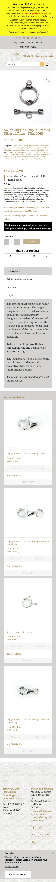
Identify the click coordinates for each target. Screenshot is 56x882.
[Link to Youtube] (28, 38)
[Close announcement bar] (52, 17)
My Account (19, 42)
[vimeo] (34, 256)
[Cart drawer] (47, 64)
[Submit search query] (42, 64)
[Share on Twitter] (22, 256)
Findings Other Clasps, (30, 148)
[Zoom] (47, 80)
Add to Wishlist (14, 475)
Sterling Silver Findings (39, 150)
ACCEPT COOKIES (17, 874)
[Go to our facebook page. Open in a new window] (33, 827)
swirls (31, 159)
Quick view (28, 482)
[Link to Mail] (36, 38)
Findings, (7, 148)
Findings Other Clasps (16, 154)
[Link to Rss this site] (40, 38)
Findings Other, (16, 148)
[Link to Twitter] (24, 38)
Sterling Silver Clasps (22, 192)
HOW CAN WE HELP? (12, 771)
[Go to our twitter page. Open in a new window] (47, 827)
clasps (11, 152)
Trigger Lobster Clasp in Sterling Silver (25, 453)
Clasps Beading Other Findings (24, 152)
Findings (39, 152)
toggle (36, 159)
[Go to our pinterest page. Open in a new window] (40, 834)
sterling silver (15, 157)
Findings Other (18, 190)
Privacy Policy (11, 866)
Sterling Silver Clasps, (23, 150)
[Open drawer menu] (4, 56)
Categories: (8, 146)
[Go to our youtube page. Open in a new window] (33, 834)
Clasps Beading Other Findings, (29, 146)
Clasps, (15, 146)
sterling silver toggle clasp (20, 159)
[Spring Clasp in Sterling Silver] (28, 602)
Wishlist (38, 42)
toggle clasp (43, 159)
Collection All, (44, 146)
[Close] (53, 852)
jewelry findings (30, 154)
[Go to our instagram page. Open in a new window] (40, 827)
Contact (30, 42)
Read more (17, 468)
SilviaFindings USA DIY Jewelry (34, 13)
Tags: (6, 152)
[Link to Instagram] (20, 38)
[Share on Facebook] (10, 256)
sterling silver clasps (28, 157)
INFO (5, 781)
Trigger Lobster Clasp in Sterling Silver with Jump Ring (28, 542)
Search (11, 64)
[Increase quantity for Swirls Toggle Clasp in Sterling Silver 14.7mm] (17, 242)
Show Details (40, 468)
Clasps (15, 188)
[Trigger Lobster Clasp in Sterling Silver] (28, 424)
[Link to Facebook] (16, 38)
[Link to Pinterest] (32, 38)
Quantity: (8, 236)
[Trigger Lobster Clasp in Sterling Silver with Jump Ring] (28, 512)
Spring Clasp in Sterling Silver (21, 632)
